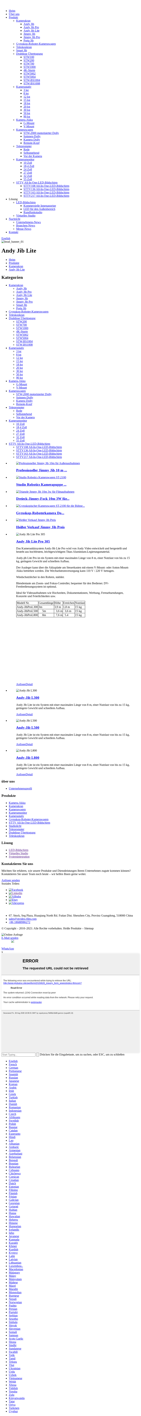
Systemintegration (19, 856)
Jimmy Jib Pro (32, 37)
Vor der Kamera (33, 156)
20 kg (27, 106)
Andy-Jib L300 (27, 698)
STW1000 (30, 66)
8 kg (26, 93)
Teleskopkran (24, 47)
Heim (12, 10)
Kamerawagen (24, 129)
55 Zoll (28, 179)
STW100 (29, 57)
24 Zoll (28, 169)
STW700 (29, 63)
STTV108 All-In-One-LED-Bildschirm (46, 185)
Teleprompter (24, 146)
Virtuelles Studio (25, 215)
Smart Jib (21, 50)
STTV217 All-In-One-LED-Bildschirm (46, 195)
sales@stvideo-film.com (23, 918)
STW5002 (30, 73)
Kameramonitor (25, 159)
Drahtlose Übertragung (29, 53)
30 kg (27, 109)
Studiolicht (15, 825)
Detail (29, 684)
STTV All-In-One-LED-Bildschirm (36, 182)
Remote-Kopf (31, 142)
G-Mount (29, 123)
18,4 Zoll (29, 166)
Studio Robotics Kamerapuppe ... (41, 484)
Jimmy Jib (29, 33)
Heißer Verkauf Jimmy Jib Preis (40, 527)
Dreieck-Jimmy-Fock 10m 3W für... (42, 499)
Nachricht (14, 218)
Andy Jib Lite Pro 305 (33, 541)
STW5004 (30, 76)
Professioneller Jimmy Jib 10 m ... (41, 470)
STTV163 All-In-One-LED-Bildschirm (46, 192)
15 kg (27, 100)
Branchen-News (25, 225)
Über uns (14, 14)
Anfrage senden (10, 880)
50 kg (27, 113)
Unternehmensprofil (20, 788)
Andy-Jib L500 (27, 727)
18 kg (27, 103)
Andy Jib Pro (31, 27)
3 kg (26, 90)
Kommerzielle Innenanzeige (40, 205)
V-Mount (29, 126)
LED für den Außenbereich (39, 209)
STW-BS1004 (32, 80)
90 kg (27, 116)
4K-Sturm (29, 70)
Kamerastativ (23, 86)
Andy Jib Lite (31, 30)
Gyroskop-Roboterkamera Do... (40, 513)
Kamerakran (23, 20)
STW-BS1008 (32, 83)
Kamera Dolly (32, 139)
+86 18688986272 (19, 922)
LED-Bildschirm (26, 202)
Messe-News (23, 228)
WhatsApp (7, 948)
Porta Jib (29, 40)
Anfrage (21, 684)
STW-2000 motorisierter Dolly (41, 133)
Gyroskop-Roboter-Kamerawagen (36, 43)
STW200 (29, 60)
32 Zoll (28, 176)
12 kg (27, 96)
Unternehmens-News (28, 222)
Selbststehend (31, 152)
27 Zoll (28, 172)
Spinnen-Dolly (32, 136)
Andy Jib (29, 24)
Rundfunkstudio (33, 212)
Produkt (13, 17)
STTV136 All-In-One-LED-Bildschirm (46, 189)
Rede (27, 149)
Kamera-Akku (24, 119)
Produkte (14, 263)
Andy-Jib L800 (27, 758)
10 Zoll (28, 162)
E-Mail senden (9, 937)
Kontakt (13, 232)
